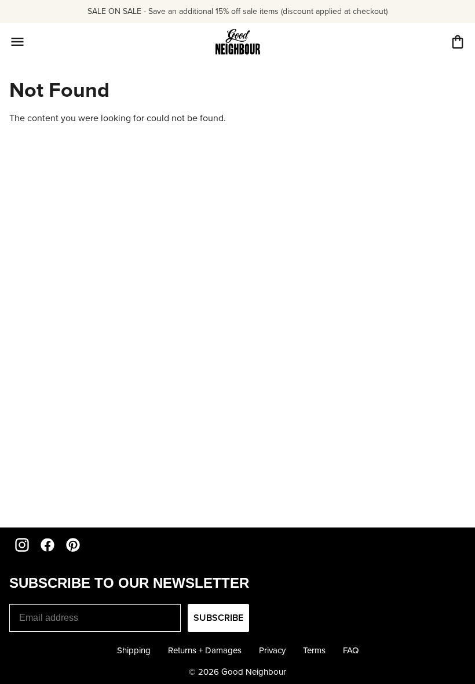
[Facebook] (47, 545)
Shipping (134, 650)
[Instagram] (22, 545)
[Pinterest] (73, 545)
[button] (457, 41)
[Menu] (17, 41)
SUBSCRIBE (218, 617)
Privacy (272, 650)
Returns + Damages (205, 650)
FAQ (351, 650)
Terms (314, 650)
